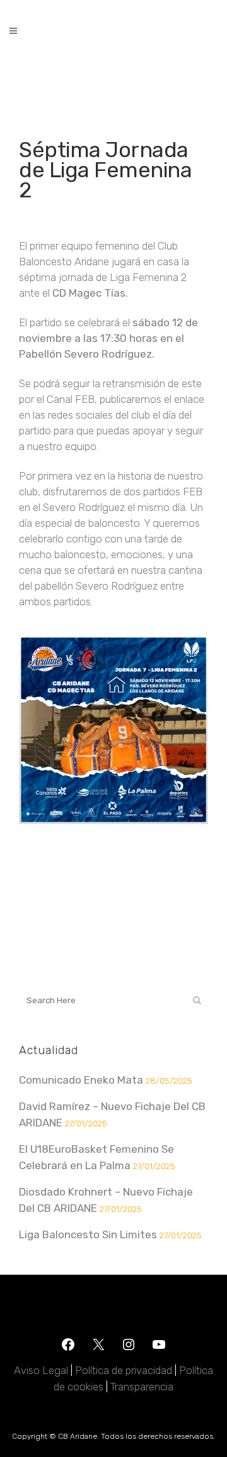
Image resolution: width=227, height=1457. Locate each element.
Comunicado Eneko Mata (81, 1080)
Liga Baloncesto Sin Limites (88, 1234)
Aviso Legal (41, 1370)
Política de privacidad (123, 1370)
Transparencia (141, 1386)
